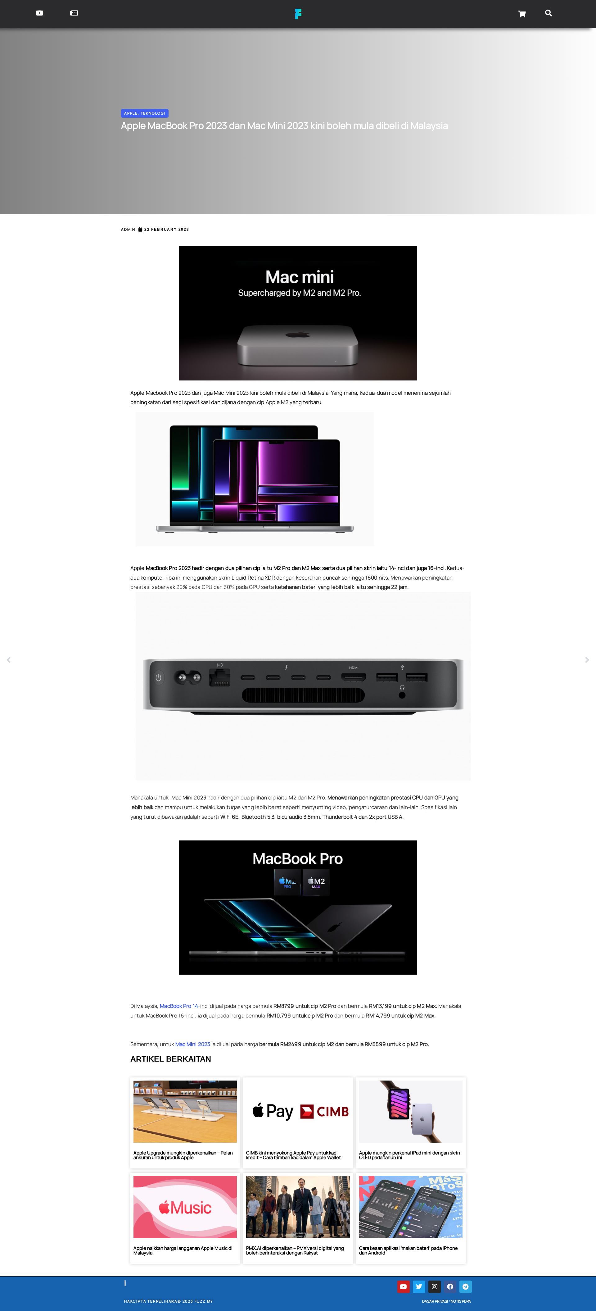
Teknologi (153, 113)
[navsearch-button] (548, 14)
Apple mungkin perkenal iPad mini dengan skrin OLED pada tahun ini (409, 1155)
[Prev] (152, 660)
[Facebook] (450, 1287)
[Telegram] (465, 1287)
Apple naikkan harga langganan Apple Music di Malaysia (183, 1250)
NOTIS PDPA (461, 1301)
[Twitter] (419, 1287)
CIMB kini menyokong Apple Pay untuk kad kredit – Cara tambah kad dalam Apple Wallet (293, 1155)
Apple (131, 113)
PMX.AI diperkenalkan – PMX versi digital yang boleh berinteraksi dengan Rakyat (295, 1250)
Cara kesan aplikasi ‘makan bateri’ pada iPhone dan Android (408, 1250)
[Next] (444, 660)
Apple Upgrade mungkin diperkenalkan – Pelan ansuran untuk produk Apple (183, 1155)
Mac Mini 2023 (193, 1044)
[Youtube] (403, 1287)
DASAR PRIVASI (435, 1301)
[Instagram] (434, 1287)
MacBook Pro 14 (179, 1005)
